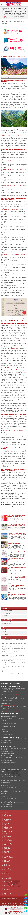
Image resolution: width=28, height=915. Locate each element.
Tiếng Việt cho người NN (7, 879)
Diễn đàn (24, 903)
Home (3, 21)
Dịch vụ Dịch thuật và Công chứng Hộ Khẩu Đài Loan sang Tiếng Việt (16, 577)
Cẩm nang (15, 903)
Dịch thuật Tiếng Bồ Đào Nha (7, 827)
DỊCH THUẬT (4, 608)
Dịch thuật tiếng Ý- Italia (7, 822)
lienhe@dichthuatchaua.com (10, 723)
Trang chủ (3, 898)
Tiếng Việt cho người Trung (7, 884)
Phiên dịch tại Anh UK (6, 865)
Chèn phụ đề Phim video (7, 621)
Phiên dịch (9, 903)
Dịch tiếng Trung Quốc (6, 815)
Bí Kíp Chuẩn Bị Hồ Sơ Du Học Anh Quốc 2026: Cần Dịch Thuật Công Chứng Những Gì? (13, 667)
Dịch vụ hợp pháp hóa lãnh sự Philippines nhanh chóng (15, 559)
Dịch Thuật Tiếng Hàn (6, 828)
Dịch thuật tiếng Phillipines (7, 857)
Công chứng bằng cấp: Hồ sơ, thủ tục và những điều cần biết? (13, 640)
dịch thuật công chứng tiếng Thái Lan (13, 169)
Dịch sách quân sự (5, 851)
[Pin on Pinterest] (16, 512)
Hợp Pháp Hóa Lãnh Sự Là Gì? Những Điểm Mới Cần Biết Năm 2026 (13, 671)
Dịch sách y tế (4, 849)
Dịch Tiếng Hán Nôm (6, 856)
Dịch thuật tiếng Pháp (6, 816)
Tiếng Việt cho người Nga (7, 885)
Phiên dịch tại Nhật (5, 873)
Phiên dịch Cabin (5, 631)
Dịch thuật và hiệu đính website (8, 613)
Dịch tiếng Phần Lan (6, 814)
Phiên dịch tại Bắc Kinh (6, 892)
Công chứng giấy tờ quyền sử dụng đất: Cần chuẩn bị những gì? (17, 516)
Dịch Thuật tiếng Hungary (7, 840)
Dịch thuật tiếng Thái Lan (7, 831)
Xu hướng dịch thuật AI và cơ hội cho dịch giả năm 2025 (16, 542)
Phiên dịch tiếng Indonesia (7, 875)
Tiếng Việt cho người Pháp (7, 886)
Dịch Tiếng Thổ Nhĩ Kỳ (6, 843)
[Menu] (1, 4)
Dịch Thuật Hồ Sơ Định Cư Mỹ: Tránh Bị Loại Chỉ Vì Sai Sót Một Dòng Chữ (13, 663)
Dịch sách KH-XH (5, 852)
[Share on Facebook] (12, 512)
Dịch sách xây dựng (6, 848)
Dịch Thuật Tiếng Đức (6, 820)
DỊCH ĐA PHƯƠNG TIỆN (7, 619)
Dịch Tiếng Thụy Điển (6, 833)
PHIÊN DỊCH (4, 627)
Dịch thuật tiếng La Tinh (6, 893)
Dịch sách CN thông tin (6, 854)
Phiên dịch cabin (16, 436)
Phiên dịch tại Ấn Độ (6, 890)
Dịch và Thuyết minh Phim (7, 623)
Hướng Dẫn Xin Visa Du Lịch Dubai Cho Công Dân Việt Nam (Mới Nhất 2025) (17, 534)
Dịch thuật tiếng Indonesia (7, 844)
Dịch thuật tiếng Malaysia (7, 860)
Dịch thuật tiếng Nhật (6, 818)
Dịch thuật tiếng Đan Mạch (7, 841)
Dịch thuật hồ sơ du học (7, 888)
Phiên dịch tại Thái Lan (6, 877)
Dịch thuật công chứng (6, 612)
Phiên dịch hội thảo (6, 629)
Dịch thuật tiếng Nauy (6, 837)
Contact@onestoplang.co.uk (10, 776)
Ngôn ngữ (8, 21)
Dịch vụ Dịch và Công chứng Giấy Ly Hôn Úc (17, 551)
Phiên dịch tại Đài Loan (6, 862)
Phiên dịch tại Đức (5, 868)
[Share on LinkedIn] (17, 512)
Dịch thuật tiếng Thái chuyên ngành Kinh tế (17, 595)
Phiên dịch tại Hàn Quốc (7, 870)
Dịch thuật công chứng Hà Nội (13, 898)
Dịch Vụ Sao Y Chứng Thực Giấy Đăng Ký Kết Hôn (16, 586)
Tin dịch (19, 903)
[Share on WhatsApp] (10, 512)
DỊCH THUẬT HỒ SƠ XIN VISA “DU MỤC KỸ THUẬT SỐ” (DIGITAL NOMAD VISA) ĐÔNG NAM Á (13, 656)
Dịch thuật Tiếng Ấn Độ (6, 830)
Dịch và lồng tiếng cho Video (7, 624)
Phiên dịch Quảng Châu (6, 869)
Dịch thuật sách (5, 615)
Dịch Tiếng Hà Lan (5, 823)
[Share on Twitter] (13, 512)
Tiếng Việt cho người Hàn (7, 881)
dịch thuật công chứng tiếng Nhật (12, 161)
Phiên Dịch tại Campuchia (7, 878)
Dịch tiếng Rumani (5, 861)
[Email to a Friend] (14, 512)
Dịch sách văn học (5, 847)
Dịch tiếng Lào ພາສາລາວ (6, 836)
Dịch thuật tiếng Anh (6, 812)
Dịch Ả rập (4, 824)
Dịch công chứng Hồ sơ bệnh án (9, 209)
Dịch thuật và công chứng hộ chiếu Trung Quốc (17, 568)
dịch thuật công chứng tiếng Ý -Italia (13, 185)
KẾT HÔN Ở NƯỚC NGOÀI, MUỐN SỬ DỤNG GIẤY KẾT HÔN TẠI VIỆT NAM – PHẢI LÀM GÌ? (17, 525)
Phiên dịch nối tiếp (5, 633)
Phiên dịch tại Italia (5, 864)
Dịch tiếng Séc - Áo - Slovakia (8, 858)
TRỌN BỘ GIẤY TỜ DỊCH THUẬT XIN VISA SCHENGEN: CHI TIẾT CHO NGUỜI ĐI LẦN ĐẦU (13, 660)
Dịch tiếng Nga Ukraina (6, 819)
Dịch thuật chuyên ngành (7, 610)
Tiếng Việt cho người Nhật (7, 882)
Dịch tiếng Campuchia (6, 835)
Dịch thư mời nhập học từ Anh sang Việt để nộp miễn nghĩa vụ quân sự (14, 674)
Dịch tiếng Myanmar (6, 889)
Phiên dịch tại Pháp (6, 872)
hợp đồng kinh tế (14, 348)
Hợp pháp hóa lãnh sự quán (7, 616)
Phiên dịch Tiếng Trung (6, 866)
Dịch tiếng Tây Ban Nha (6, 826)
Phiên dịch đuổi (5, 634)
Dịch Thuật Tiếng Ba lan (6, 839)
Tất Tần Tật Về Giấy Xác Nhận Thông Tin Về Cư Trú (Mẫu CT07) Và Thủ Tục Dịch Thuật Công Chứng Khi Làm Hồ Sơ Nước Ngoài (13, 648)
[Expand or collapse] (4, 77)
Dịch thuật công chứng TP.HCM (8, 900)
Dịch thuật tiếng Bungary (7, 894)
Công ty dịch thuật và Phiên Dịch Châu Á (11, 135)
